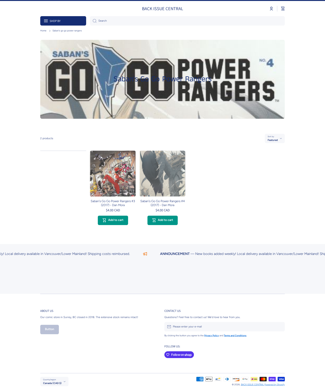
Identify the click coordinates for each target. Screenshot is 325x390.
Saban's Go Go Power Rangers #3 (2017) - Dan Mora (113, 203)
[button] (283, 9)
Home (43, 30)
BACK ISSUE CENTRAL (252, 384)
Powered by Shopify (274, 384)
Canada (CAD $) (52, 383)
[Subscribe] (280, 326)
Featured (273, 139)
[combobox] (187, 21)
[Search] (93, 21)
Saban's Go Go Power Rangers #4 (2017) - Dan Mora (162, 203)
